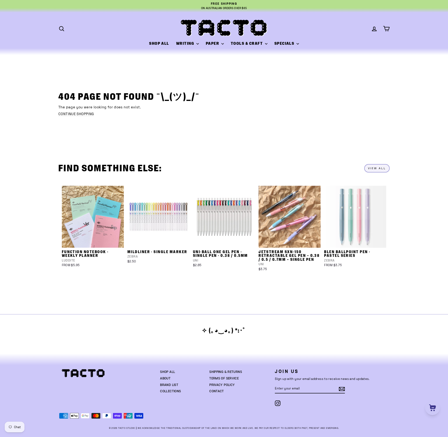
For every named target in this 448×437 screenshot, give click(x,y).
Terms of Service (224, 378)
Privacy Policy (222, 385)
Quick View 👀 (93, 242)
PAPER (213, 43)
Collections (170, 391)
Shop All (167, 372)
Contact (216, 391)
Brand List (169, 385)
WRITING (185, 43)
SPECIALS (284, 43)
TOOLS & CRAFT (247, 43)
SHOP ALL (159, 43)
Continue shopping (76, 114)
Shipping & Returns (225, 372)
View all (377, 168)
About (165, 378)
